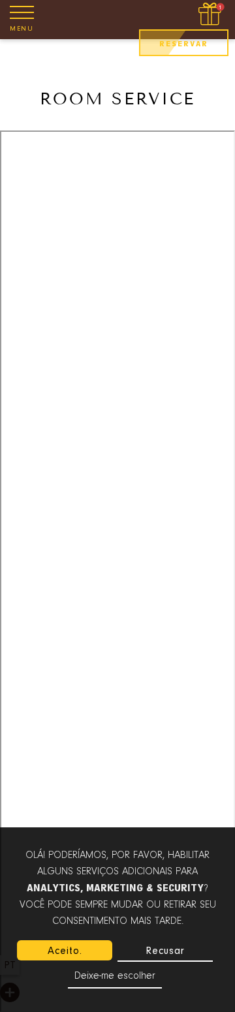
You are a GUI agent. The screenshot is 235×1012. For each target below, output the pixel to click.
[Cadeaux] (211, 14)
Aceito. (65, 951)
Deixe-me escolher (114, 976)
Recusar (165, 951)
